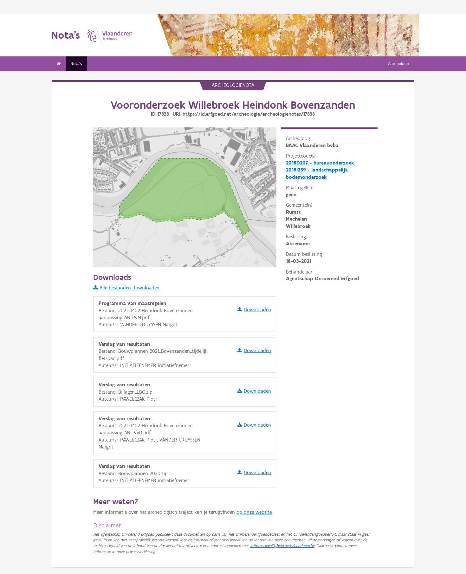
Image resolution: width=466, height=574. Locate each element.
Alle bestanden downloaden (129, 288)
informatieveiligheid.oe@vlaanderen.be (282, 545)
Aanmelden (398, 63)
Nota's (76, 63)
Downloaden (257, 309)
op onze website (254, 512)
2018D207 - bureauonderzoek (320, 163)
